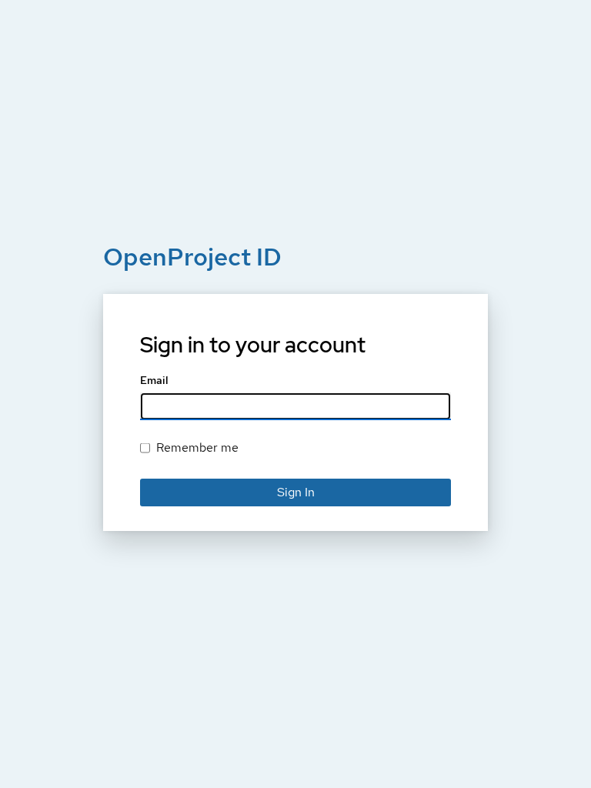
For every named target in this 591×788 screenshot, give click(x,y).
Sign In (296, 492)
